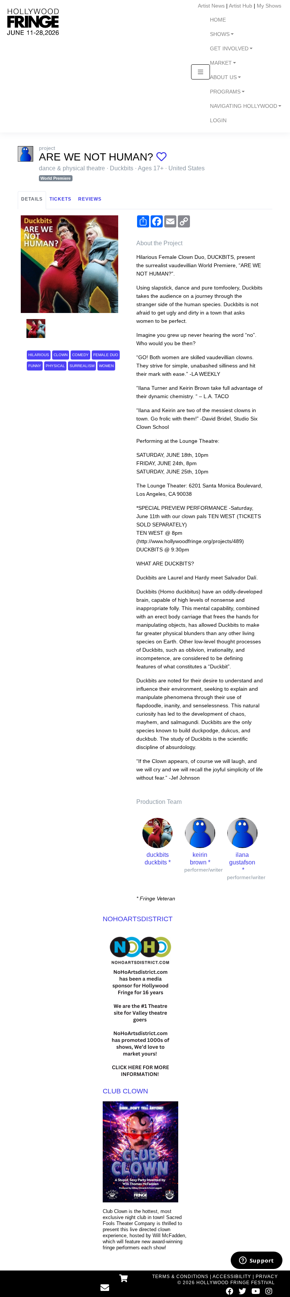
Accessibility (232, 1276)
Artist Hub (240, 6)
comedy (80, 355)
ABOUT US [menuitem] (223, 77)
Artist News (211, 6)
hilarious (38, 355)
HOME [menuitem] (218, 20)
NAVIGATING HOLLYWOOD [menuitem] (243, 106)
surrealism (81, 366)
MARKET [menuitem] (221, 63)
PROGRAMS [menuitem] (225, 92)
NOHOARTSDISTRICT (138, 919)
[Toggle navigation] (200, 71)
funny (34, 366)
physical (55, 366)
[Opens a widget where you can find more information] (256, 1261)
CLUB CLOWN (125, 1091)
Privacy (267, 1276)
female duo (105, 355)
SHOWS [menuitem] (220, 34)
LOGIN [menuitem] (218, 120)
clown (61, 355)
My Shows (269, 6)
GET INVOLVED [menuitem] (229, 48)
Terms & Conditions (180, 1276)
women (106, 366)
